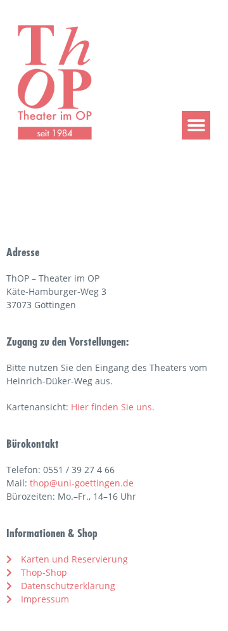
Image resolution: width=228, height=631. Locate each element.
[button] (196, 125)
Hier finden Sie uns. (113, 407)
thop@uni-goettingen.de (82, 483)
